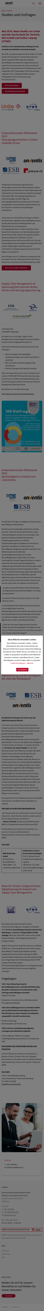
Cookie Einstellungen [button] (17, 663)
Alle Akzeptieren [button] (22, 670)
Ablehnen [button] (30, 663)
